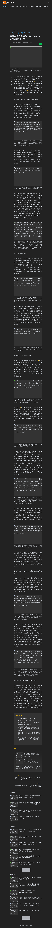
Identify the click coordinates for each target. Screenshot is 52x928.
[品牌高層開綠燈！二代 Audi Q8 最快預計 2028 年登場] (19, 768)
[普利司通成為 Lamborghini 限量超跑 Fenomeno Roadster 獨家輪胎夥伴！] (14, 804)
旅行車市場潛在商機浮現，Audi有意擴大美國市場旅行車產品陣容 (31, 754)
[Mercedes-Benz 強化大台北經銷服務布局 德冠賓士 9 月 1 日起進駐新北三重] (14, 885)
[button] (48, 2)
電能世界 (25, 6)
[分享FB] (11, 77)
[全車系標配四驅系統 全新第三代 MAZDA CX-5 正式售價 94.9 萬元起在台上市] (14, 905)
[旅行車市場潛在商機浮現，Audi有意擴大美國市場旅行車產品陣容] (19, 755)
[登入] (46, 2)
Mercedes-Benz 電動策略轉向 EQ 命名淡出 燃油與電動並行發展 (30, 850)
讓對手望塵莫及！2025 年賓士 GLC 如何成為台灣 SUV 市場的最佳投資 (30, 843)
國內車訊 (5, 6)
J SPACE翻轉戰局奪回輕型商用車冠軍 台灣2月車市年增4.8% (30, 856)
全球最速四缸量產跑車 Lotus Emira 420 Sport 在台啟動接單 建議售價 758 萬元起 (29, 728)
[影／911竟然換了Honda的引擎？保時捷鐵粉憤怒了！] (14, 838)
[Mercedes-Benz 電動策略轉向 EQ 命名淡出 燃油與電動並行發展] (14, 851)
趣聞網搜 (38, 6)
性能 (25, 32)
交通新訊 (31, 6)
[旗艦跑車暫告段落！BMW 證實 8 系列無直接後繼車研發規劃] (14, 812)
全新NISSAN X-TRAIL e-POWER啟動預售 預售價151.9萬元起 (29, 723)
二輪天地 (45, 6)
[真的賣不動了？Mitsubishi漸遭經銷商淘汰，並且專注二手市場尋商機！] (14, 831)
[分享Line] (11, 81)
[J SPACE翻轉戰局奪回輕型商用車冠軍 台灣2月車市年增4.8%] (14, 858)
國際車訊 (18, 6)
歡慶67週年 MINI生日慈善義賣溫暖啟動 (29, 734)
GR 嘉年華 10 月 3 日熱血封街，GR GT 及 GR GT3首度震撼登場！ (28, 719)
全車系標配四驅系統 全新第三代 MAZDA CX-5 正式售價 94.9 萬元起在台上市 (30, 904)
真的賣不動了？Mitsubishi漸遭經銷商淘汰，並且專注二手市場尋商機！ (30, 830)
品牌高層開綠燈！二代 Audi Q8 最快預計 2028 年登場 (32, 767)
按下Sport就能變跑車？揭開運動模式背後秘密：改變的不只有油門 (30, 796)
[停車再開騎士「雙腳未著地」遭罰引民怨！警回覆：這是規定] (14, 864)
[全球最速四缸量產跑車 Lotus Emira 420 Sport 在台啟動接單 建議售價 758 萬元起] (14, 899)
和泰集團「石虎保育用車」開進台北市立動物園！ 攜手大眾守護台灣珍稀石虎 (28, 739)
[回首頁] (10, 2)
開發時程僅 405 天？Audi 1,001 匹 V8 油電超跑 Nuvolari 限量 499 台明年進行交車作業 (32, 761)
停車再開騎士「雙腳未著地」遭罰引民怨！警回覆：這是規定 (29, 863)
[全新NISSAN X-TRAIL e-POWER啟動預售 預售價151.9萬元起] (14, 879)
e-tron (16, 32)
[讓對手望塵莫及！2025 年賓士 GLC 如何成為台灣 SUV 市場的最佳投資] (14, 844)
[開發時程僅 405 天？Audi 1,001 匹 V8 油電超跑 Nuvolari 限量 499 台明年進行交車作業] (19, 761)
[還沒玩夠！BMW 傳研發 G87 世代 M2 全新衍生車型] (14, 818)
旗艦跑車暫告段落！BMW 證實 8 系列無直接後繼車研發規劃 (30, 811)
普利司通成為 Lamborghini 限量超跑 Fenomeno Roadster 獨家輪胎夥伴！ (29, 803)
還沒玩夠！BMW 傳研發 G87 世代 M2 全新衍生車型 (30, 817)
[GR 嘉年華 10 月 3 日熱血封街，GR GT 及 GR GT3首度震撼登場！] (14, 892)
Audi (12, 32)
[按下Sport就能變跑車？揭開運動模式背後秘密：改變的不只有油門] (14, 797)
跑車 (21, 32)
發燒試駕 (11, 6)
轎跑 (29, 32)
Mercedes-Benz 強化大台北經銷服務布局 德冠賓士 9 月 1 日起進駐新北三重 (30, 884)
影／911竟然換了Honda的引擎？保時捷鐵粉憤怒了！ (30, 837)
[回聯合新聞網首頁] (4, 2)
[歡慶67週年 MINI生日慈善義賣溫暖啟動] (14, 912)
